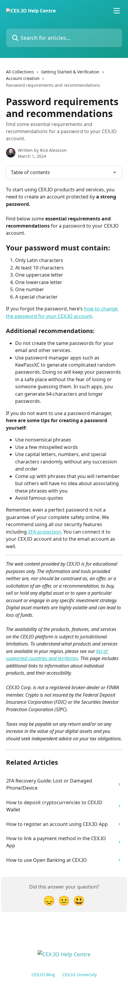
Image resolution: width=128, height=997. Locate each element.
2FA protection (44, 532)
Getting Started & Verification (70, 72)
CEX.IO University (79, 974)
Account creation (23, 78)
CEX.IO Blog (43, 974)
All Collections (20, 72)
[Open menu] (116, 10)
